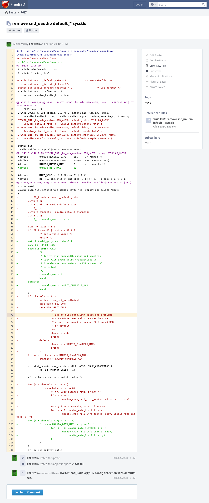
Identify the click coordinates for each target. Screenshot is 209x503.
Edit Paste (156, 55)
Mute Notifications (161, 76)
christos (34, 44)
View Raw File (158, 66)
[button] (139, 4)
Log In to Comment (27, 492)
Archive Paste (158, 60)
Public (33, 30)
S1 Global (77, 464)
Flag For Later (158, 81)
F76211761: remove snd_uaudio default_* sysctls (172, 121)
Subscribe (155, 71)
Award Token (157, 87)
